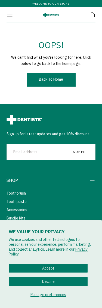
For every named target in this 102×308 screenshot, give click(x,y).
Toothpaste (17, 201)
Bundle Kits (16, 218)
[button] (10, 15)
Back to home (51, 79)
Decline (48, 281)
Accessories (17, 209)
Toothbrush (16, 193)
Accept (48, 268)
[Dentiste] (24, 119)
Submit (81, 152)
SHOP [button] (12, 180)
